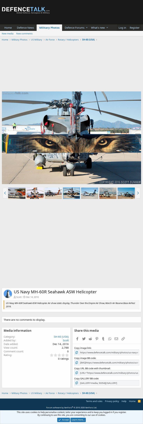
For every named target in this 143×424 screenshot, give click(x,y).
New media (7, 33)
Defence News (25, 27)
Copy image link (82, 347)
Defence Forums (74, 27)
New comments (24, 33)
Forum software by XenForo (71, 407)
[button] (86, 27)
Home (8, 27)
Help (124, 401)
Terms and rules (94, 401)
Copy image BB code (85, 358)
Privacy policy (112, 401)
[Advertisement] (71, 66)
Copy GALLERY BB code (86, 378)
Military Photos (49, 27)
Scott (19, 297)
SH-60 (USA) (61, 336)
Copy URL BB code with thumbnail (92, 368)
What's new (98, 27)
